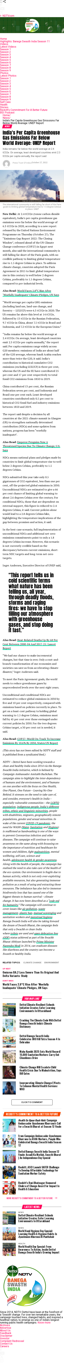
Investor (5, 1338)
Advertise (5, 1327)
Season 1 (5, 49)
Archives (5, 1325)
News (7, 117)
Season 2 (5, 52)
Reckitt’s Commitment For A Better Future (23, 109)
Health (3, 104)
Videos (4, 44)
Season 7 (5, 65)
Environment (51, 963)
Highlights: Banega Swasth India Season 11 (25, 41)
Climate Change (32, 963)
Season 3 (5, 54)
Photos (4, 73)
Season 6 (5, 62)
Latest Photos (8, 75)
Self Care (5, 102)
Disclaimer (6, 1335)
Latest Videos (8, 46)
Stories (4, 107)
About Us (5, 1330)
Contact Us (6, 1343)
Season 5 (5, 59)
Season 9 (5, 70)
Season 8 (5, 67)
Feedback (5, 1333)
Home (3, 38)
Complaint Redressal (12, 1341)
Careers (4, 1346)
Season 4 (5, 57)
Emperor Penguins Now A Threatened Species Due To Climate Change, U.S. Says (31, 446)
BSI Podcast (7, 112)
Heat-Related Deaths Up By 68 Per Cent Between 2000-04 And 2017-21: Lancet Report (30, 644)
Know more (44, 1322)
